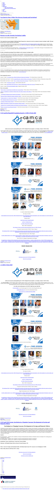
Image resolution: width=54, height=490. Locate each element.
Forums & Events (8, 260)
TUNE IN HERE (16, 288)
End (3, 472)
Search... (1, 13)
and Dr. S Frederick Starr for (27, 379)
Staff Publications (8, 31)
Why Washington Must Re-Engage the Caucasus (9, 99)
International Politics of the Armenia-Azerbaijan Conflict (30, 44)
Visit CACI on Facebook (27, 258)
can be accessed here (22, 71)
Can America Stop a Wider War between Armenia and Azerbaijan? (18, 17)
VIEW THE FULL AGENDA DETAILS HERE (27, 291)
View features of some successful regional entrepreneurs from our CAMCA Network (27, 227)
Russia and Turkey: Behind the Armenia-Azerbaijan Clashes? (11, 96)
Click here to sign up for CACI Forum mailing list (27, 257)
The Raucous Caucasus (11, 82)
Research (4, 4)
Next (3, 471)
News (6, 108)
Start (3, 460)
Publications (5, 6)
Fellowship (4, 11)
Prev (3, 461)
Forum (4, 5)
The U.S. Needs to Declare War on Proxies (21, 80)
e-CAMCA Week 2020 (6, 265)
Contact (4, 9)
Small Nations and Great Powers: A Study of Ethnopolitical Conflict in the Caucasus (21, 84)
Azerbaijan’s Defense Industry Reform (7, 101)
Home (4, 2)
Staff (3, 10)
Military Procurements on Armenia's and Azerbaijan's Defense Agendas (13, 103)
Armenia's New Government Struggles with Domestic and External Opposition (14, 105)
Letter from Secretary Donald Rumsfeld (27, 220)
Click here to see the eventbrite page (27, 455)
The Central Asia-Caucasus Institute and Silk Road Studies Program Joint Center (16, 488)
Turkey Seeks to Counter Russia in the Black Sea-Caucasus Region (12, 89)
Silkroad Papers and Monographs (10, 8)
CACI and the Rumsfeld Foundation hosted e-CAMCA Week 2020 (18, 113)
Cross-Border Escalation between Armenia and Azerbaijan (10, 94)
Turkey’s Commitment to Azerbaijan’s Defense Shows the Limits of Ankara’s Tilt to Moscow (16, 91)
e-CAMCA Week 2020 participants (27, 223)
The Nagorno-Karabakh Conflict (12, 86)
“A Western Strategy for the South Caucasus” (26, 47)
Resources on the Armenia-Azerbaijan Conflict (13, 35)
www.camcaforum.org (48, 132)
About (4, 3)
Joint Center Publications (9, 7)
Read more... (2, 32)
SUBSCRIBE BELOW (21, 289)
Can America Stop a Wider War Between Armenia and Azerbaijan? (18, 77)
